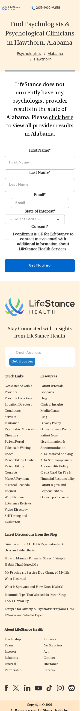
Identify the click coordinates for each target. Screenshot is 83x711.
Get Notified (39, 265)
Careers (49, 670)
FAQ (43, 417)
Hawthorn (43, 59)
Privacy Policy (50, 423)
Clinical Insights (52, 404)
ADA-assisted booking (56, 454)
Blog (43, 398)
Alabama (55, 53)
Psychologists (29, 53)
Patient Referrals (52, 386)
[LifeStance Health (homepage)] (11, 8)
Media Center (50, 411)
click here (61, 118)
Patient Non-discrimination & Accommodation (52, 442)
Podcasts (47, 392)
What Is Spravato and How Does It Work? (34, 587)
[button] (18, 398)
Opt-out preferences (54, 497)
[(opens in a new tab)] (6, 688)
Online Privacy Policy (55, 429)
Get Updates (22, 361)
